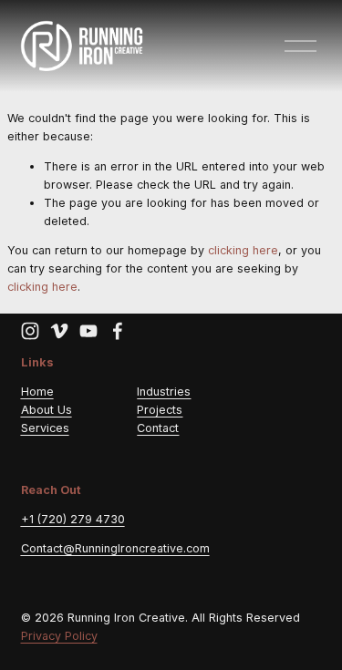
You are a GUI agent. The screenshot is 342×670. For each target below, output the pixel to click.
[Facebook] (118, 331)
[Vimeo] (59, 331)
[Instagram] (30, 331)
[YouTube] (88, 331)
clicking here (243, 250)
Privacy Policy (59, 636)
